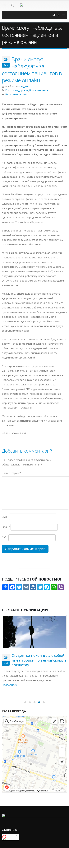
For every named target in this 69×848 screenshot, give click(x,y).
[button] (56, 15)
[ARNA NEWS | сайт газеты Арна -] (34, 7)
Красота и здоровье (16, 90)
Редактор (26, 86)
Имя (5, 516)
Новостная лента (38, 90)
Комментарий (11, 473)
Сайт (5, 537)
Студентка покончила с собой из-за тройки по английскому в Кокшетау (39, 660)
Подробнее (9, 685)
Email (6, 527)
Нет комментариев (16, 94)
